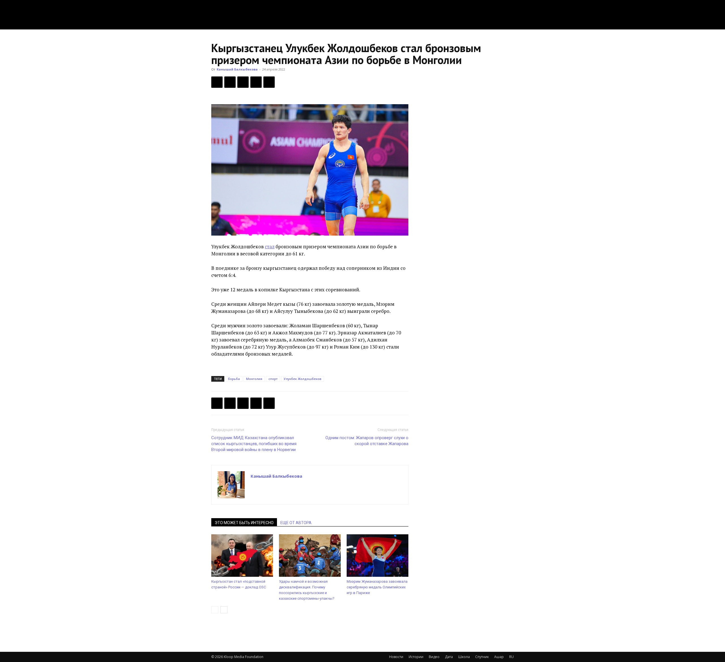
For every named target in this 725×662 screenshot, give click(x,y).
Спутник (482, 656)
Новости (396, 656)
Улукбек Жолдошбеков (302, 379)
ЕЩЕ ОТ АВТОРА (296, 522)
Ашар (499, 656)
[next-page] (223, 609)
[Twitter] (230, 82)
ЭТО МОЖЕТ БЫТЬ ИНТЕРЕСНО (244, 522)
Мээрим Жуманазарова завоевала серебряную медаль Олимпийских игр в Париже (377, 587)
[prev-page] (214, 609)
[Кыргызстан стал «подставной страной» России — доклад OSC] (242, 555)
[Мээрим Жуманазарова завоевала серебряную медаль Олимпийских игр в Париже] (377, 555)
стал (269, 246)
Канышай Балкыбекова (237, 69)
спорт (273, 379)
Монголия (254, 379)
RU (511, 656)
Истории (416, 656)
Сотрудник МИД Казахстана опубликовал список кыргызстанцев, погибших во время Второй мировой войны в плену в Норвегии (254, 443)
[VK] (243, 82)
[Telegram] (256, 82)
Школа (464, 656)
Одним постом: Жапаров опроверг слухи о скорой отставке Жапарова (366, 440)
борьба (234, 379)
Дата (449, 656)
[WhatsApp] (269, 82)
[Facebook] (217, 82)
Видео (434, 656)
